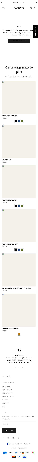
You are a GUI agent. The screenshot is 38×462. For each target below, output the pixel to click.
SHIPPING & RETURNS (9, 396)
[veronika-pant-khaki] (22, 121)
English (26, 444)
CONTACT (5, 403)
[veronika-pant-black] (15, 121)
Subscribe (9, 431)
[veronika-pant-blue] (19, 121)
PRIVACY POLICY (7, 393)
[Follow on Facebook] (3, 438)
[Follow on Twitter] (8, 438)
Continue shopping (19, 41)
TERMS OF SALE (7, 390)
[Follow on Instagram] (14, 438)
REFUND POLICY (7, 400)
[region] (19, 356)
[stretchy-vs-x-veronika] (19, 334)
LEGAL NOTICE (6, 387)
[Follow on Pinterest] (19, 438)
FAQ (3, 406)
